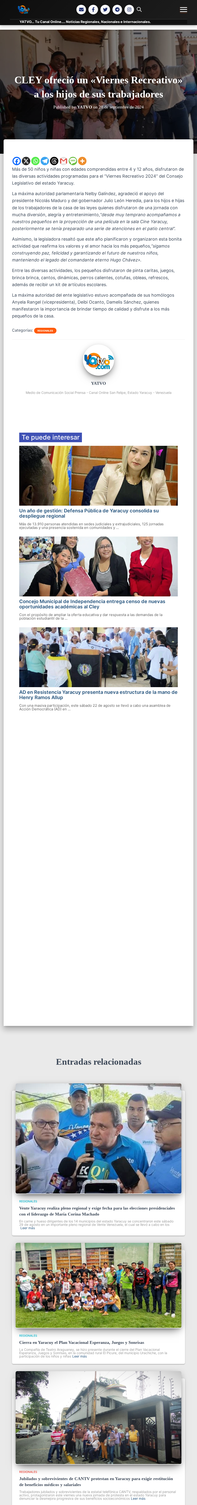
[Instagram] (129, 9)
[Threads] (54, 161)
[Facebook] (93, 9)
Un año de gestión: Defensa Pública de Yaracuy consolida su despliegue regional (89, 513)
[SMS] (73, 161)
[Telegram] (117, 9)
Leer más (27, 1228)
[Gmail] (63, 161)
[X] (26, 161)
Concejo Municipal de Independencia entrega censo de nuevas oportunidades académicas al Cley (92, 604)
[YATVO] (98, 374)
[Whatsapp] (35, 161)
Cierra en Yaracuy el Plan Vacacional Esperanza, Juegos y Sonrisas (81, 1342)
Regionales (45, 330)
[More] (82, 161)
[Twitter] (105, 9)
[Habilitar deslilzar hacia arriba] (187, 1495)
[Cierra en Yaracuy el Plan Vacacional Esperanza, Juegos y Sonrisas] (98, 1326)
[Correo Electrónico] (81, 9)
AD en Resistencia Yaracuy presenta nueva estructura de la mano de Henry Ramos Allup (98, 695)
